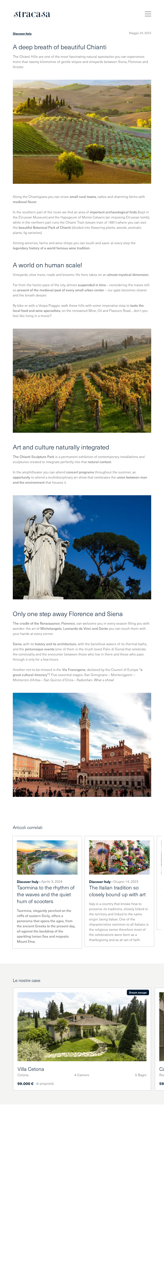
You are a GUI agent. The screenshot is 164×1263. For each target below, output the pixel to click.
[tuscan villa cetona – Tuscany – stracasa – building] (82, 1026)
